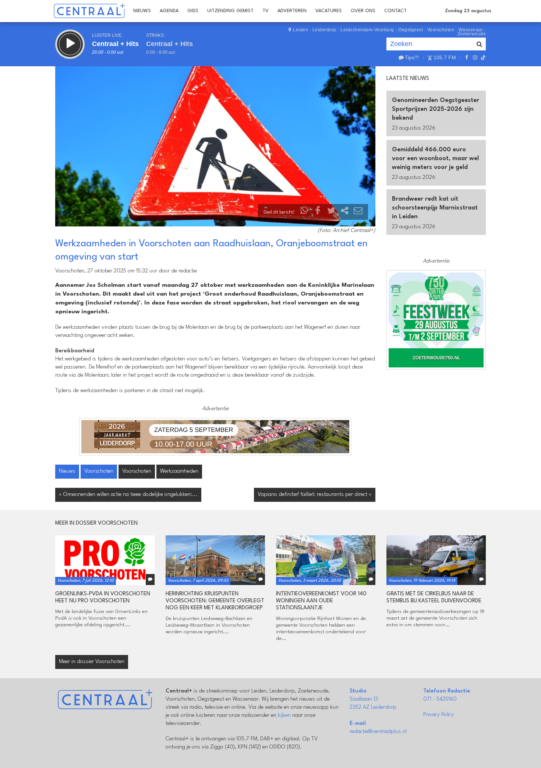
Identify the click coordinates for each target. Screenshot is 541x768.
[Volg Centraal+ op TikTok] (482, 57)
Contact (395, 10)
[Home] (89, 11)
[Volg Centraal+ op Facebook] (467, 57)
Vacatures (328, 10)
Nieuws (142, 10)
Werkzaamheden (179, 471)
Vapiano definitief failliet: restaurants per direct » (315, 494)
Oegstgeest (410, 29)
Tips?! (412, 57)
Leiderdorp (324, 29)
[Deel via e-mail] (358, 212)
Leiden (300, 29)
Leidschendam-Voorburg (367, 29)
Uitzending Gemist (230, 10)
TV (265, 10)
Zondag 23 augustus (468, 10)
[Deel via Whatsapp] (304, 212)
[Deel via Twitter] (331, 212)
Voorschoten (441, 29)
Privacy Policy (438, 715)
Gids (192, 10)
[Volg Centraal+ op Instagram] (475, 57)
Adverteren (292, 10)
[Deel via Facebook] (318, 212)
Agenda (169, 10)
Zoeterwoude (471, 33)
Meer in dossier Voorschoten (91, 662)
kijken (284, 715)
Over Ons (363, 10)
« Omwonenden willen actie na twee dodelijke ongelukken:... (128, 494)
